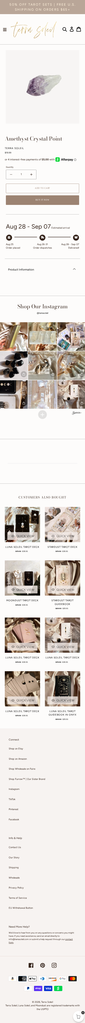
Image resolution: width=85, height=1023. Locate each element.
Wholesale (14, 877)
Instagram (14, 789)
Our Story (14, 857)
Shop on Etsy (16, 748)
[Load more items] (42, 414)
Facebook (14, 819)
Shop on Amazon (18, 758)
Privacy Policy (16, 887)
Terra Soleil (47, 1002)
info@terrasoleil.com (19, 939)
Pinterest (13, 809)
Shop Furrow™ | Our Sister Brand (27, 779)
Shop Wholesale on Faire (22, 768)
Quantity (10, 167)
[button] (42, 336)
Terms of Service (18, 898)
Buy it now (42, 200)
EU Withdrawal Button (21, 908)
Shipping (14, 867)
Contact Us (15, 847)
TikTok (12, 799)
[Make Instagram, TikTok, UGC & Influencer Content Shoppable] (77, 413)
